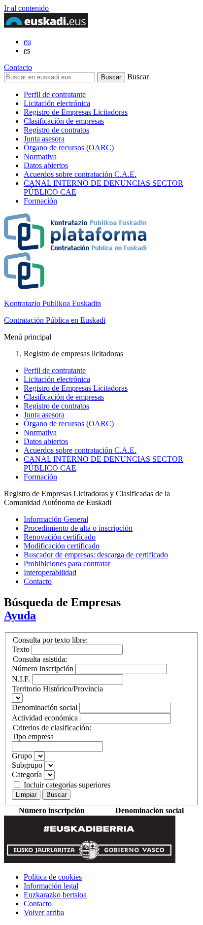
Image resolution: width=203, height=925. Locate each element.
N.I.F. (21, 679)
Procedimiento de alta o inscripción (78, 528)
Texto (21, 649)
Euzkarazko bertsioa (55, 895)
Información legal (51, 886)
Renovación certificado (60, 537)
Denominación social (44, 707)
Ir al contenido (26, 8)
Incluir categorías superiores (67, 785)
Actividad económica (45, 718)
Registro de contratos (56, 130)
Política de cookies (53, 877)
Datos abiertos (46, 165)
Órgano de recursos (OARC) (69, 147)
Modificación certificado (62, 546)
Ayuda (20, 615)
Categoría (27, 774)
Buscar (56, 794)
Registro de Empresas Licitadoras (76, 112)
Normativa (40, 156)
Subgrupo (27, 765)
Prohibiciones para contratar (67, 563)
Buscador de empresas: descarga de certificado (96, 554)
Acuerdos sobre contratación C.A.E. (80, 174)
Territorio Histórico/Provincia (57, 689)
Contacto (18, 67)
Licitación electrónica (57, 103)
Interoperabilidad (50, 572)
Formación (40, 201)
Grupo (22, 756)
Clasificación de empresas (64, 121)
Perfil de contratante (55, 94)
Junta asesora (44, 139)
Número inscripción (42, 668)
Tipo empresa (33, 736)
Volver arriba (44, 912)
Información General (56, 519)
